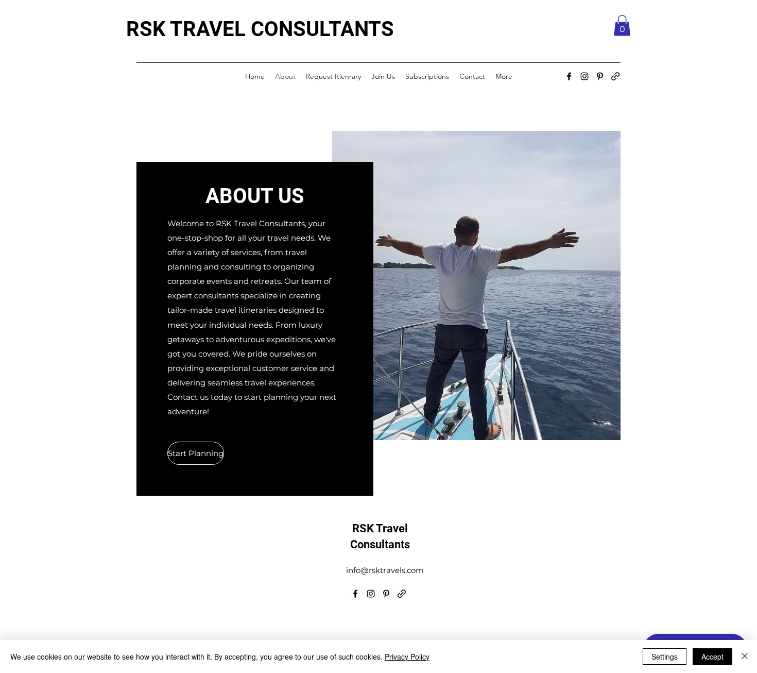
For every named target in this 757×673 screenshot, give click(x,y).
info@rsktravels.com (385, 570)
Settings (664, 656)
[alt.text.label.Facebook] (569, 76)
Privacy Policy (407, 656)
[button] (622, 25)
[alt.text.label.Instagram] (584, 76)
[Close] (744, 656)
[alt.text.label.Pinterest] (600, 76)
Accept (712, 656)
